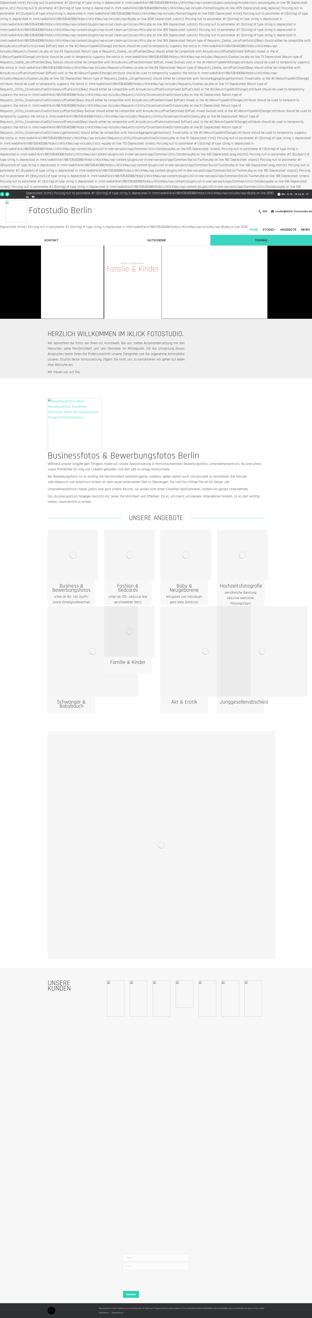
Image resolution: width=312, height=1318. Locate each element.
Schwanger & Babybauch (71, 704)
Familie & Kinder (127, 662)
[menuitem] (27, 197)
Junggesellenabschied (244, 702)
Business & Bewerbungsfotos (71, 587)
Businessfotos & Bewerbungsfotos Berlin (123, 456)
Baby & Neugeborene (184, 587)
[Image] (73, 555)
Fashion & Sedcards (127, 587)
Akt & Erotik (184, 702)
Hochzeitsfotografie (241, 585)
